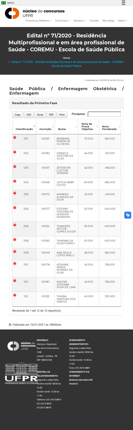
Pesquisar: (79, 114)
